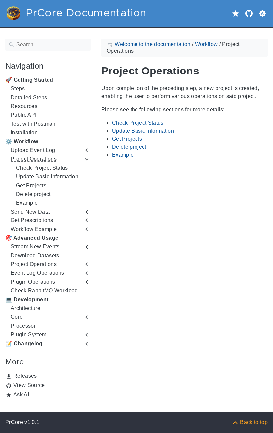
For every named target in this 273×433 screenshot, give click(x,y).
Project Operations (34, 159)
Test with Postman (33, 124)
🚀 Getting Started (29, 80)
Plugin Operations (33, 282)
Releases (25, 376)
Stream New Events (35, 246)
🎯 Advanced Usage (31, 238)
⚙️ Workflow (21, 141)
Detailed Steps (29, 97)
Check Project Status (42, 168)
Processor (23, 326)
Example (27, 203)
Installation (24, 132)
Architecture (25, 308)
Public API (23, 115)
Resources (24, 106)
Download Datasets (35, 255)
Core (17, 317)
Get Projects (31, 185)
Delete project (33, 194)
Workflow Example (34, 229)
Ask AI (21, 394)
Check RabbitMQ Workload (44, 290)
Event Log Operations (37, 273)
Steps (18, 88)
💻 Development (26, 299)
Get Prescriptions (32, 220)
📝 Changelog (24, 343)
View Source (29, 385)
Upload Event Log (33, 150)
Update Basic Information (47, 176)
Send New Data (30, 212)
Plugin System (28, 334)
